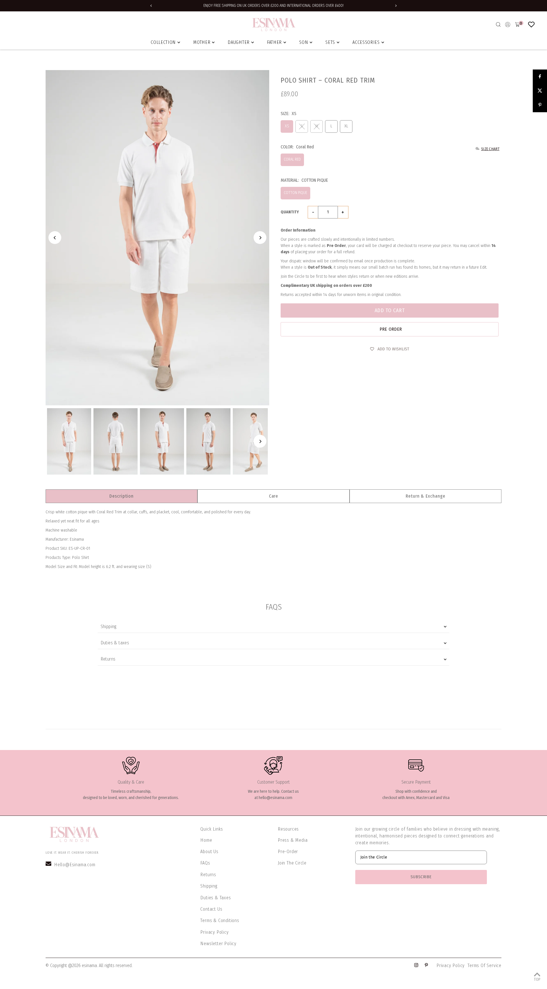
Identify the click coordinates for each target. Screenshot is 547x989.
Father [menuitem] (274, 42)
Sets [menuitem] (330, 42)
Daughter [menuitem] (239, 42)
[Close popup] (410, 415)
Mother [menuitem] (201, 42)
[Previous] (151, 6)
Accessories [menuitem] (366, 42)
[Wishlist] (531, 24)
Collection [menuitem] (163, 42)
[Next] (396, 6)
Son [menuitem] (303, 42)
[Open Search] (498, 24)
